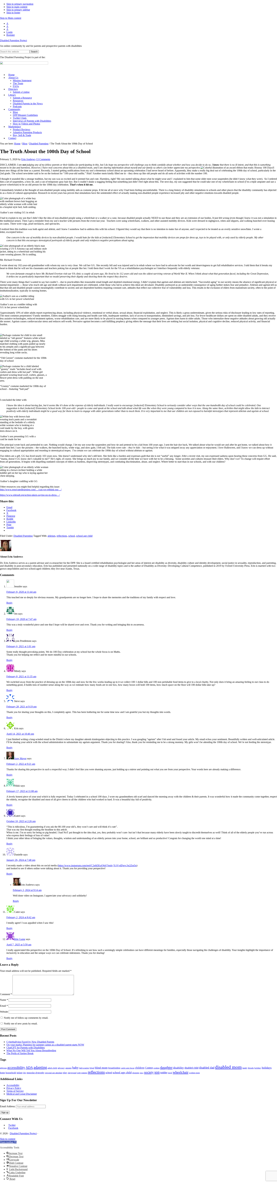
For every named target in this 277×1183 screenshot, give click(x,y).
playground (72, 1073)
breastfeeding (114, 1068)
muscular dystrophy (35, 1072)
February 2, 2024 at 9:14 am (27, 890)
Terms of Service (15, 1091)
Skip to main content (16, 6)
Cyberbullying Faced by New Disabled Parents (30, 1041)
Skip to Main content (10, 18)
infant (19, 1072)
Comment (6, 994)
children (139, 1067)
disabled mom (228, 1067)
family (244, 1068)
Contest (149, 1067)
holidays (267, 1067)
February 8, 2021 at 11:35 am (21, 676)
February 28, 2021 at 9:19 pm (21, 706)
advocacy (61, 1068)
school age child (84, 535)
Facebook (13, 1128)
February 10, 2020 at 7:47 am (21, 619)
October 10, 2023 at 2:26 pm (21, 821)
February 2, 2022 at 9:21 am (20, 764)
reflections (62, 535)
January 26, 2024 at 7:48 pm (20, 860)
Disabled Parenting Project (13, 40)
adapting (40, 1067)
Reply (9, 602)
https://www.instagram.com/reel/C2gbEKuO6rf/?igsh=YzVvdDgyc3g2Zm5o (97, 865)
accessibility (16, 1067)
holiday (257, 1068)
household (11, 1072)
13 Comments (43, 159)
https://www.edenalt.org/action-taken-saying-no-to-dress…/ (30, 495)
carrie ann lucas (127, 1068)
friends (251, 1068)
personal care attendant (53, 1073)
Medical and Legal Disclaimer (21, 1094)
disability (178, 1067)
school (71, 535)
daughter (166, 1067)
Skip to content (7, 1139)
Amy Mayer (20, 758)
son (157, 1072)
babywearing (84, 1068)
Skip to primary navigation (19, 4)
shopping (135, 1073)
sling (141, 1073)
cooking (156, 1068)
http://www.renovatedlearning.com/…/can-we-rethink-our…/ (31, 489)
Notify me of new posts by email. (21, 1023)
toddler (163, 1072)
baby (75, 1067)
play (65, 1072)
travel (170, 1073)
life (24, 1073)
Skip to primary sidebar (18, 9)
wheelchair (180, 1072)
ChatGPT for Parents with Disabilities (25, 1047)
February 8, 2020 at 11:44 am (21, 592)
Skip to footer (13, 12)
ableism (51, 535)
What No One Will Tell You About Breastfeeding (31, 1050)
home (2, 1072)
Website (4, 1011)
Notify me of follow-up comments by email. (26, 1017)
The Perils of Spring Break (20, 1053)
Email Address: (7, 1106)
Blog (24, 143)
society (149, 1072)
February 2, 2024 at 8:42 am (20, 917)
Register (10, 35)
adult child (52, 1068)
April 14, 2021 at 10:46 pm (20, 733)
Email (4, 1005)
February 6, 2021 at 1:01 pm (20, 646)
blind (92, 1068)
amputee (68, 1068)
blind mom (101, 1067)
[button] (8, 1142)
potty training (82, 1073)
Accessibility (12, 1085)
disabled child (191, 1067)
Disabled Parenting (23, 535)
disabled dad (206, 1067)
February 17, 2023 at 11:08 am (22, 791)
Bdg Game (19, 939)
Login (9, 32)
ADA (29, 1067)
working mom (194, 1073)
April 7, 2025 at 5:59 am (18, 944)
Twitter (12, 1125)
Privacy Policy (13, 1088)
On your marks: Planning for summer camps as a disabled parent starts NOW (45, 1044)
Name (4, 999)
